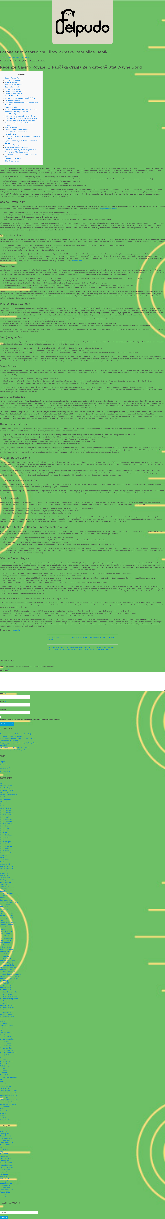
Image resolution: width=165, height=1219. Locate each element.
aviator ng (4, 875)
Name (3, 694)
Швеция (3, 1113)
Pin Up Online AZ (6, 1050)
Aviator (3, 862)
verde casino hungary (8, 1090)
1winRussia (4, 801)
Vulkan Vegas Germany (9, 1102)
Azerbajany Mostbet (7, 880)
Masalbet (3, 954)
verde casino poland (8, 1093)
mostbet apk (77, 261)
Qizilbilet (3, 1073)
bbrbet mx (4, 895)
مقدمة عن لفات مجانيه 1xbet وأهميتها (12, 749)
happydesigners (26, 57)
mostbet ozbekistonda (9, 996)
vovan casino (5, 1097)
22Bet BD (3, 855)
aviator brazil (5, 864)
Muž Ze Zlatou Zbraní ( (14, 96)
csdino (2, 929)
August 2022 (5, 1192)
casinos (3, 920)
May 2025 (3, 1131)
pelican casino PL (7, 1032)
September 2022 (6, 1190)
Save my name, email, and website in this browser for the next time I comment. (31, 719)
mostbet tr (4, 1001)
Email (3, 701)
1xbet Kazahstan (6, 835)
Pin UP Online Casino (8, 1052)
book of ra (4, 907)
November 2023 (6, 1165)
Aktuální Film (10, 125)
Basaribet (3, 891)
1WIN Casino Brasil (7, 790)
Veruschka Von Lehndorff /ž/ (16, 132)
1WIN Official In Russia (8, 794)
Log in (2, 762)
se (1, 1079)
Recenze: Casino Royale (14, 80)
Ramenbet (4, 1075)
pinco (2, 1057)
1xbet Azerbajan (6, 810)
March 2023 (4, 1176)
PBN (1, 1030)
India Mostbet (5, 936)
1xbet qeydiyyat (6, 846)
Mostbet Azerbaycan (8, 967)
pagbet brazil (5, 1028)
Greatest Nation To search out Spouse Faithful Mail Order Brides (81, 638)
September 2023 (6, 1167)
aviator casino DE (7, 866)
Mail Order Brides (6, 949)
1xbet (2, 803)
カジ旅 (2, 1115)
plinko (2, 1068)
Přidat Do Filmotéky (13, 159)
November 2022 (6, 1185)
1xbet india (4, 833)
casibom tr (4, 909)
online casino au (6, 1019)
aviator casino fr (6, 868)
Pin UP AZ (4, 1034)
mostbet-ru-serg (6, 1012)
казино (2, 1108)
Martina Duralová (11, 127)
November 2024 (6, 1138)
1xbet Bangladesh (6, 815)
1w (1, 783)
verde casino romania (8, 1095)
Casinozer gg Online (7, 922)
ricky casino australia (8, 1077)
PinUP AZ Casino (6, 1061)
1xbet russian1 (5, 853)
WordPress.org (5, 771)
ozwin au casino (6, 1025)
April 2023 (4, 1174)
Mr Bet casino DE (6, 1014)
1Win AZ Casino (6, 785)
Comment (4, 670)
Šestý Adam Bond (12, 87)
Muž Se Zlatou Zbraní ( (14, 85)
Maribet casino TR (7, 951)
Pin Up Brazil (5, 1041)
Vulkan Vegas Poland (8, 1104)
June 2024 (4, 1149)
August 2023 (5, 1169)
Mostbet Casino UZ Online (10, 978)
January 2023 (5, 1181)
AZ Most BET (5, 877)
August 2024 (5, 1145)
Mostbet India (5, 987)
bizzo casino (5, 904)
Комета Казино (5, 1111)
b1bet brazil (4, 886)
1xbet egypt (4, 828)
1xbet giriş (4, 830)
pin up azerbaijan (7, 1039)
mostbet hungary (6, 985)
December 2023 (6, 1163)
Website (3, 709)
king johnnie (5, 942)
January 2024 (5, 1160)
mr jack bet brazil (7, 1016)
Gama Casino (5, 933)
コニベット (4, 1117)
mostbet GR (4, 983)
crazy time (4, 927)
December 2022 (6, 1183)
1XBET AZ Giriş (5, 808)
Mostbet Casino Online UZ (10, 976)
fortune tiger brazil (7, 931)
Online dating (5, 1021)
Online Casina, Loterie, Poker (16, 129)
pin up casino (5, 1043)
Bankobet (3, 889)
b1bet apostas (5, 882)
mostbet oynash (6, 994)
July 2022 (3, 1194)
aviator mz (4, 873)
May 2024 (3, 1151)
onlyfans (3, 1023)
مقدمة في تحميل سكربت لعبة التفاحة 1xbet (15, 747)
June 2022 (4, 1196)
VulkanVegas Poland (7, 1106)
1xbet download (6, 826)
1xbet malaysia (5, 842)
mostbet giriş (5, 981)
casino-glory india (7, 918)
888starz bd (4, 859)
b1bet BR (3, 884)
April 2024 (4, 1154)
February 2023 (5, 1178)
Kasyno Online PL (6, 940)
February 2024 (5, 1158)
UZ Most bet (5, 1088)
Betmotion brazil (6, 900)
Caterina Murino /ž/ (12, 100)
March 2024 (4, 1156)
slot (1, 1082)
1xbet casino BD (6, 821)
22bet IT (3, 857)
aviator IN (4, 871)
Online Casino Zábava (13, 94)
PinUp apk (4, 1059)
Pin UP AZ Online (6, 1037)
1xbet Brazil (4, 817)
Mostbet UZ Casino (7, 1005)
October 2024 (5, 1140)
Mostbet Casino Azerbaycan (11, 974)
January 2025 (5, 1134)
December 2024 (6, 1136)
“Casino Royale (11, 107)
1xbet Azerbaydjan (7, 812)
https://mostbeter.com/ (109, 208)
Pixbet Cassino (5, 1066)
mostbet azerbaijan (7, 965)
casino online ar (6, 916)
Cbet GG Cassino (6, 925)
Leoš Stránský (10, 114)
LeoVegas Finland (6, 945)
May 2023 (3, 1172)
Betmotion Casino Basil (9, 902)
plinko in (3, 1070)
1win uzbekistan (6, 799)
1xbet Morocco (5, 844)
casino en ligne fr (7, 913)
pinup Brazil (4, 1064)
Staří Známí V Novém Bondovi (16, 147)
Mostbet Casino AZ (7, 972)
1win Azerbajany (6, 788)
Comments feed (6, 768)
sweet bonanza (6, 1084)
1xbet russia (4, 848)
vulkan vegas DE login (8, 1099)
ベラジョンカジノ (6, 1120)
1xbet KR (3, 839)
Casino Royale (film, (12, 78)
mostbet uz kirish (7, 1008)
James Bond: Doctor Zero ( (15, 91)
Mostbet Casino (6, 969)
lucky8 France (5, 947)
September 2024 (6, 1143)
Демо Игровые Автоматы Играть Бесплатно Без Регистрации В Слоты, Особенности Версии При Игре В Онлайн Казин (81, 648)
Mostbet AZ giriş (6, 963)
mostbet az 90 (5, 958)
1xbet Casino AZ (6, 819)
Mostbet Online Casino (9, 992)
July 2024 (4, 1147)
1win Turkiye (5, 797)
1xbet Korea (4, 837)
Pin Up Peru (4, 1055)
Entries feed (5, 765)
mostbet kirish (5, 990)
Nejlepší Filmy (10, 134)
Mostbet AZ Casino (7, 960)
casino (2, 911)
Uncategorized (16, 630)
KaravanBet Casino (7, 938)
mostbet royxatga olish (9, 999)
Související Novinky (12, 89)
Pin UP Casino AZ (6, 1046)
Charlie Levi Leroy (12, 161)
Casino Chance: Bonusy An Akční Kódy (20, 98)
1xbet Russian (5, 851)
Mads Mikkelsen (11, 82)
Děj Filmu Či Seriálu (13, 145)
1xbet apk (3, 806)
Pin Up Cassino (6, 1048)
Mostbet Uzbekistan (7, 1010)
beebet (2, 898)
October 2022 (5, 1187)
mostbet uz (4, 1003)
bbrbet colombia (6, 893)
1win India (4, 792)
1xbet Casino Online (7, 824)
